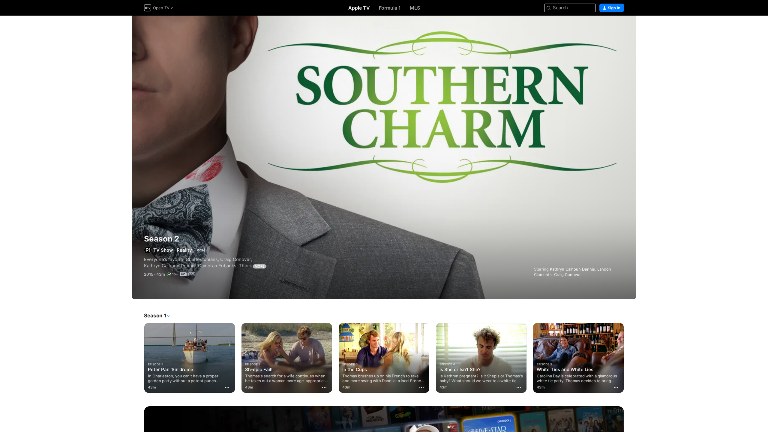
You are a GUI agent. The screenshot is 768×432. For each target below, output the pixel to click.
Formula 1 (390, 8)
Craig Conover (567, 274)
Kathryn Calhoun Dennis (572, 269)
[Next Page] (630, 358)
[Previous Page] (138, 358)
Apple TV (359, 8)
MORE (260, 266)
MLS (415, 8)
